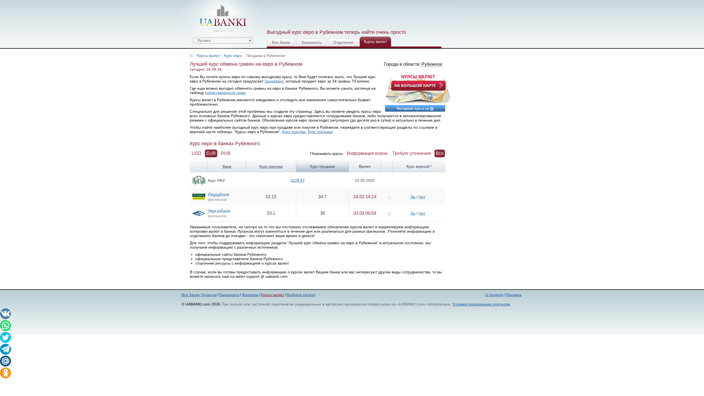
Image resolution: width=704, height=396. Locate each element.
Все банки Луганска (199, 294)
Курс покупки (294, 132)
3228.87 (297, 180)
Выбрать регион (301, 294)
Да (413, 197)
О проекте (494, 294)
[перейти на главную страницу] (223, 18)
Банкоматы (312, 42)
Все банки (281, 42)
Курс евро (233, 55)
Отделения (343, 42)
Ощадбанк (274, 81)
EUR (211, 153)
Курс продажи (320, 132)
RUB (225, 153)
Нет (422, 197)
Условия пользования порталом (481, 304)
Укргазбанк (219, 211)
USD (196, 153)
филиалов (217, 199)
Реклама (513, 294)
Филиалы (250, 294)
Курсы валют (375, 41)
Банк (227, 166)
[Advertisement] (366, 13)
